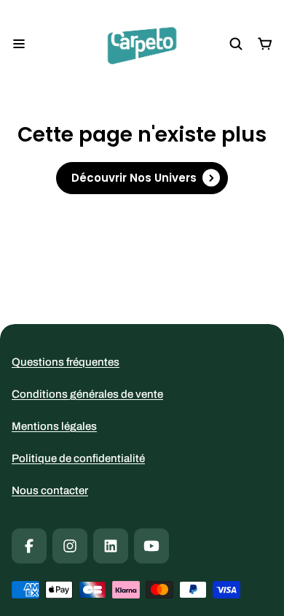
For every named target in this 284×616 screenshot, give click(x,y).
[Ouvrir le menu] (18, 43)
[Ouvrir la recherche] (236, 43)
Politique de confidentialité (78, 458)
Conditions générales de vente (87, 394)
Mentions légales (54, 426)
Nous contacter (50, 490)
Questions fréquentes (65, 362)
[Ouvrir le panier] (265, 43)
